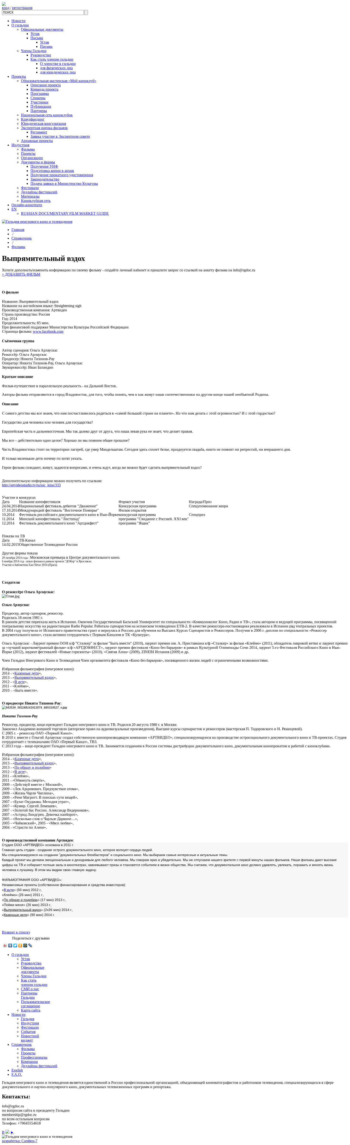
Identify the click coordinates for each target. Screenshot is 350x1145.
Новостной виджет (30, 1038)
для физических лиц (56, 68)
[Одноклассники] (20, 945)
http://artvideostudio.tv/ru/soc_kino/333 (31, 485)
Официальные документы (42, 29)
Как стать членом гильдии (51, 59)
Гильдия (27, 1019)
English (17, 1070)
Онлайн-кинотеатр (26, 205)
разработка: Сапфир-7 (19, 1141)
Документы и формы (38, 162)
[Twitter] (15, 945)
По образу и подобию (32, 767)
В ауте (20, 682)
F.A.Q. (16, 1074)
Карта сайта (30, 1010)
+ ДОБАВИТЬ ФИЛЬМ (21, 274)
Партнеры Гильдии (29, 995)
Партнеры (38, 111)
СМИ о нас (30, 989)
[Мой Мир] (25, 945)
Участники (39, 102)
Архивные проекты (37, 141)
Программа (39, 94)
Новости (18, 21)
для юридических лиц (58, 72)
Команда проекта (44, 89)
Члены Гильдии (33, 51)
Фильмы (28, 149)
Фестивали (30, 188)
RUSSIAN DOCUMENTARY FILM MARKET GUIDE (65, 213)
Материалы (30, 196)
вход (5, 8)
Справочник (21, 238)
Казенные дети (27, 673)
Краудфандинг (33, 119)
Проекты (18, 76)
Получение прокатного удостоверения (61, 175)
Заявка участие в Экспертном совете (60, 136)
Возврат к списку (16, 932)
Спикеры (37, 98)
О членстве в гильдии (58, 64)
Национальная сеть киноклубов (47, 115)
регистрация (22, 8)
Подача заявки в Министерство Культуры (64, 183)
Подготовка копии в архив (52, 171)
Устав (35, 34)
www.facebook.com (48, 331)
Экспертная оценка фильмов (44, 128)
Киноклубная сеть (35, 201)
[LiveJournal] (30, 945)
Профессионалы (34, 1057)
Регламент (38, 132)
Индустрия (20, 145)
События (28, 1032)
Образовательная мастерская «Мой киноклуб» (58, 81)
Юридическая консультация (43, 124)
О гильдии (20, 25)
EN (14, 209)
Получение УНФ (44, 166)
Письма (36, 38)
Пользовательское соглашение (35, 1004)
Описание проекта (45, 85)
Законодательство (44, 179)
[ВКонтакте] (10, 945)
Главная (17, 230)
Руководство (40, 55)
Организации (32, 158)
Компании (29, 1062)
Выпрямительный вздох (34, 677)
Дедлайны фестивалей (39, 192)
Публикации (40, 106)
